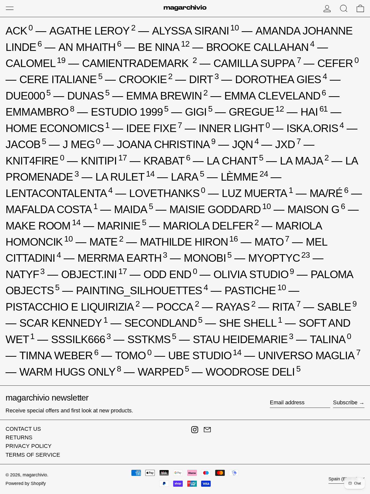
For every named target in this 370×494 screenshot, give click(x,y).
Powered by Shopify (26, 483)
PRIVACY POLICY (29, 446)
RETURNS (19, 437)
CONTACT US (23, 429)
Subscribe (345, 402)
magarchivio (35, 474)
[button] (344, 8)
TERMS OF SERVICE (33, 455)
